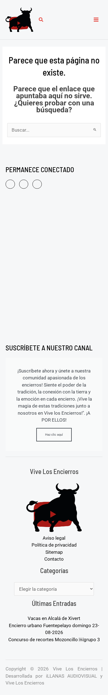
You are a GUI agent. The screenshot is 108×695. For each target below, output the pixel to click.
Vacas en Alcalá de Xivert (54, 618)
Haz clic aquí (54, 434)
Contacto (54, 559)
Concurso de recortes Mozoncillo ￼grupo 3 (54, 639)
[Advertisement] (54, 267)
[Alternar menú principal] (96, 20)
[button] (41, 20)
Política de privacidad (54, 545)
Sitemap (54, 552)
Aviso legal (54, 538)
